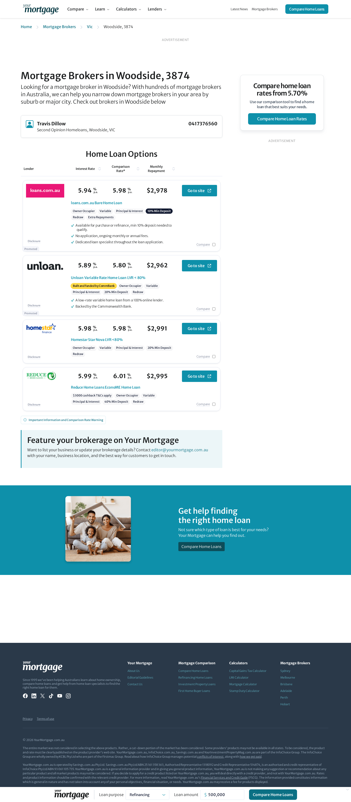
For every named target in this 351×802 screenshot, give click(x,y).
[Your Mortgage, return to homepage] (41, 9)
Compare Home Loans (306, 9)
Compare (75, 9)
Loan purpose (111, 794)
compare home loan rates (282, 119)
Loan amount (186, 794)
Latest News (239, 9)
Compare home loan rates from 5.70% (282, 89)
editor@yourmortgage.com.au (179, 449)
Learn (100, 9)
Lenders (155, 9)
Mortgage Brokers (265, 9)
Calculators (126, 9)
